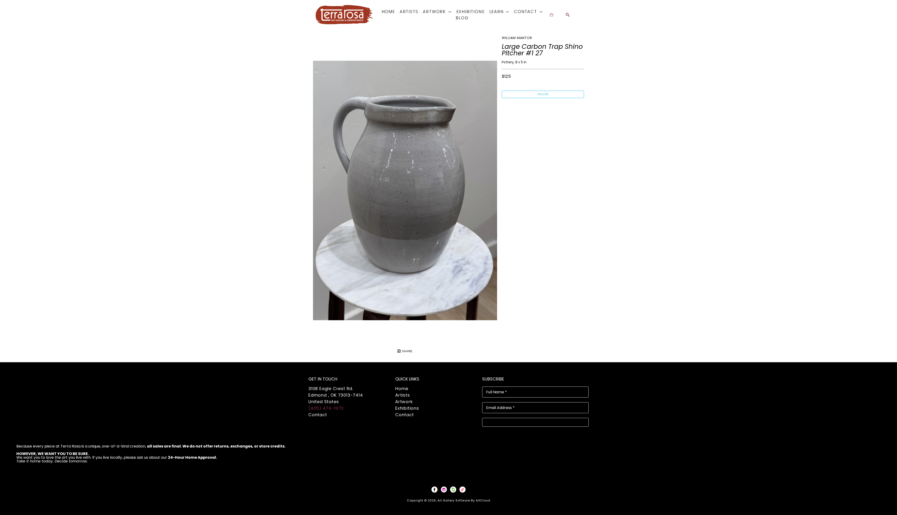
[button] (437, 11)
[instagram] (444, 490)
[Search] (568, 15)
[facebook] (434, 490)
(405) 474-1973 (326, 408)
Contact (317, 415)
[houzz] (453, 490)
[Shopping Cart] (551, 15)
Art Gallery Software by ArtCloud (464, 500)
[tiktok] (462, 490)
